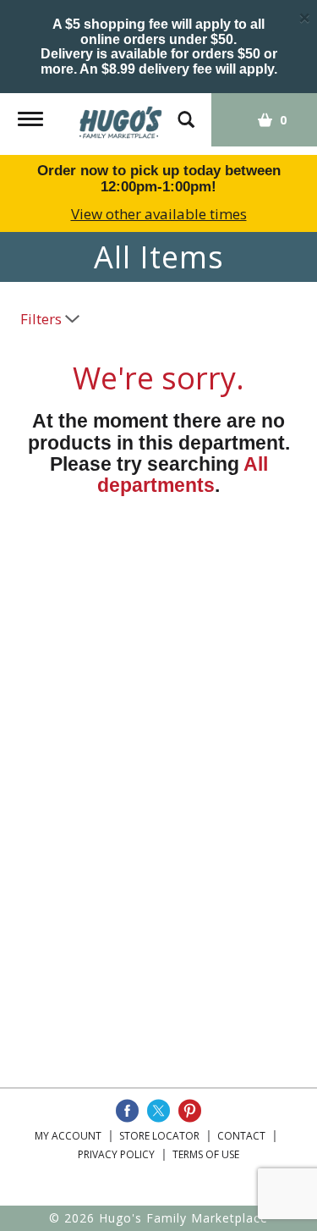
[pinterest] (189, 1111)
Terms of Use (205, 1154)
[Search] (186, 111)
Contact (241, 1136)
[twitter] (158, 1111)
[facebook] (127, 1111)
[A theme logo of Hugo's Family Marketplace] (120, 116)
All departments (182, 474)
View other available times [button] (159, 214)
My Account (68, 1136)
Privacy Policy (116, 1154)
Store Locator (159, 1136)
